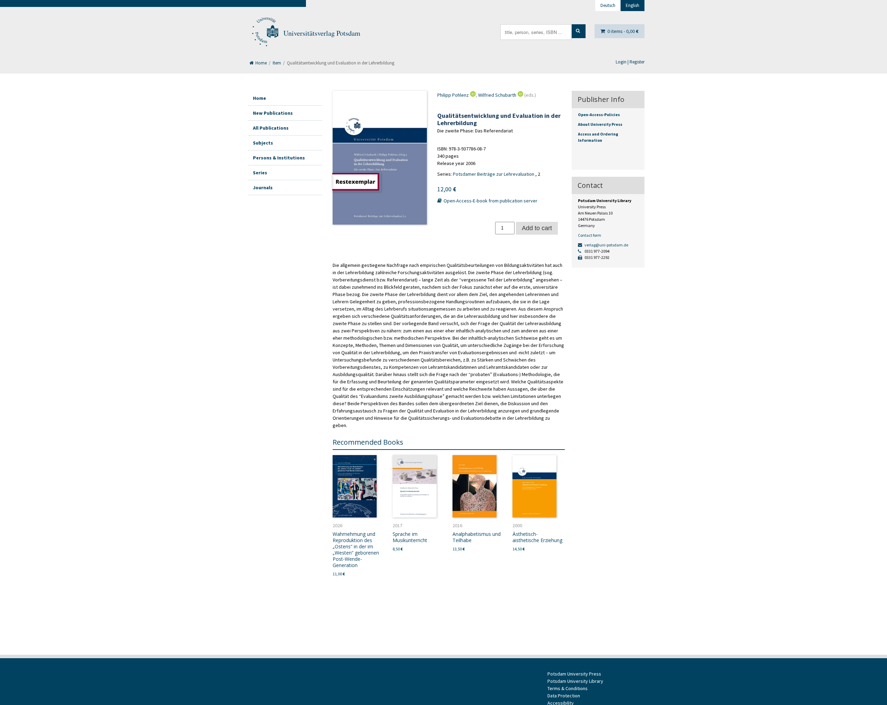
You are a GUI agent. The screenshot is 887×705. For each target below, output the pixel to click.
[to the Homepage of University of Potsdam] (264, 33)
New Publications (273, 113)
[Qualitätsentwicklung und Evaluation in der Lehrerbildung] (380, 158)
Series (260, 172)
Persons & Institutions (279, 158)
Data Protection (563, 696)
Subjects (263, 143)
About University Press (600, 124)
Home (260, 63)
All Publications (271, 128)
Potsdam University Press (574, 674)
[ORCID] (472, 95)
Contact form (589, 235)
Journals (263, 187)
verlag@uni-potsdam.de (606, 244)
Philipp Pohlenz (453, 95)
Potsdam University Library (575, 681)
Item (277, 63)
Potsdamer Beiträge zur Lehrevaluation (493, 174)
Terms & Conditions (567, 688)
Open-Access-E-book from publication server (489, 201)
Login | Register (630, 62)
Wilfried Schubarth (497, 95)
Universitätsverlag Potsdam (321, 33)
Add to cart (537, 228)
